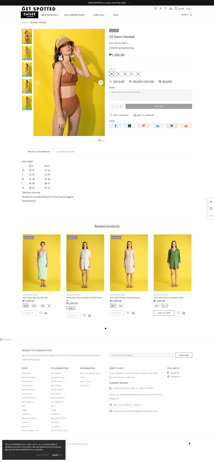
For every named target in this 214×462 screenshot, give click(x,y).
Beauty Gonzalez (29, 377)
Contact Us (84, 385)
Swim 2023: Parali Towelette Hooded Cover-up (84, 298)
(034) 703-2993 (128, 388)
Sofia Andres (27, 393)
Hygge (24, 410)
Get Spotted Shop (126, 48)
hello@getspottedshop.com (145, 411)
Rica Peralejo (27, 381)
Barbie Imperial (28, 389)
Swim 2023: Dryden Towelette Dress (124, 297)
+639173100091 (146, 388)
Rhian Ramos (27, 385)
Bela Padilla (26, 373)
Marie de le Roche (29, 418)
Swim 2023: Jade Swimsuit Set (35, 297)
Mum (24, 406)
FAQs (82, 377)
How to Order (85, 381)
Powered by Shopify (79, 444)
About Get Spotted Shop (90, 373)
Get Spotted (38, 8)
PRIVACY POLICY (42, 455)
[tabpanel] (41, 278)
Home (25, 22)
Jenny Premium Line (30, 430)
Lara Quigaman (28, 402)
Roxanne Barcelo (29, 398)
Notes (112, 87)
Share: (112, 121)
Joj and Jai (26, 426)
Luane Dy (25, 422)
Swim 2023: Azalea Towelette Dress (168, 297)
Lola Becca (26, 414)
